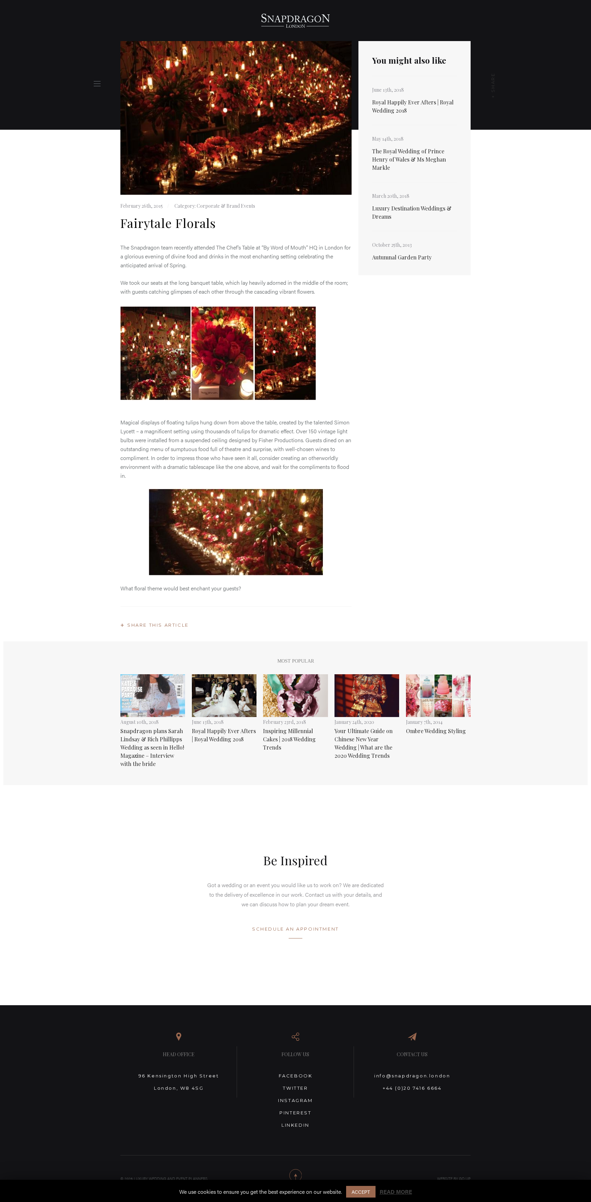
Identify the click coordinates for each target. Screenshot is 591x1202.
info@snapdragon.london (412, 1075)
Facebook (296, 1075)
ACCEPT (361, 1191)
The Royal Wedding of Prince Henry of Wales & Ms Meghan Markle (409, 159)
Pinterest (295, 1112)
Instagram (295, 1100)
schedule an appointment (295, 929)
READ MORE (396, 1191)
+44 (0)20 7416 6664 (412, 1088)
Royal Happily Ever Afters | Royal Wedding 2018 (413, 106)
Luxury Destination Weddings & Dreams (411, 212)
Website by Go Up (454, 1178)
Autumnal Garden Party (402, 257)
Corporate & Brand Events (226, 206)
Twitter (295, 1088)
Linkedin (295, 1125)
